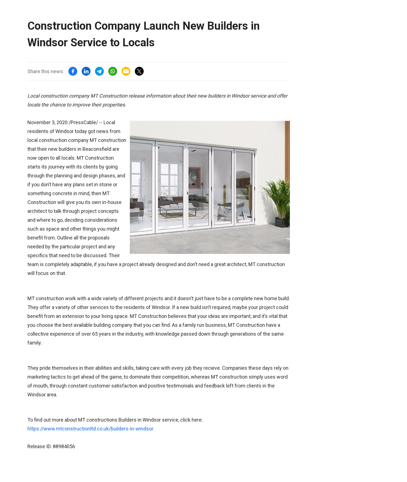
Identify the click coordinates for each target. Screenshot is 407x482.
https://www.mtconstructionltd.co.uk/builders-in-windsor (90, 429)
